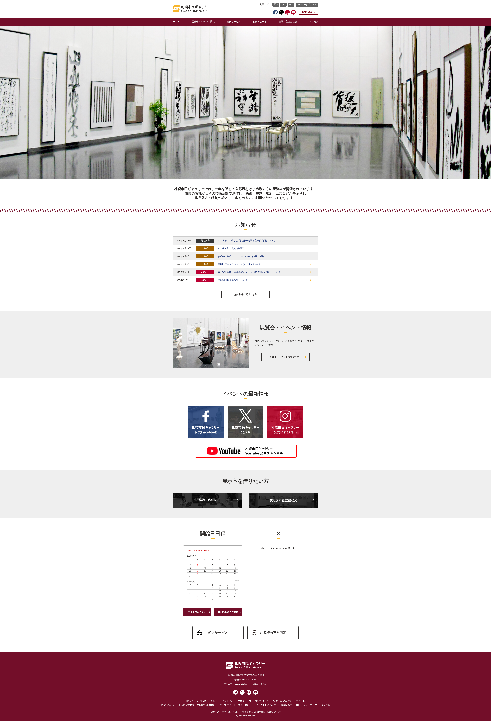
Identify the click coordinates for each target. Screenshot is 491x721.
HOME (176, 21)
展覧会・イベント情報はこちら (285, 357)
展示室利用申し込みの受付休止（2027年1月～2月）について (249, 272)
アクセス (313, 21)
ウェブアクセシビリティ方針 (234, 705)
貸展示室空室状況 (288, 21)
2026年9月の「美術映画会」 (232, 248)
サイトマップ (310, 705)
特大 (291, 4)
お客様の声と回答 (273, 632)
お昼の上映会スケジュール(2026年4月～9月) (241, 256)
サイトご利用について (265, 705)
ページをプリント (307, 4)
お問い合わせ (309, 12)
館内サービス (234, 21)
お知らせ (201, 701)
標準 (275, 4)
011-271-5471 (250, 679)
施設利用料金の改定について (233, 280)
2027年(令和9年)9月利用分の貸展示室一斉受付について (246, 240)
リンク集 (325, 705)
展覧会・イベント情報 (203, 21)
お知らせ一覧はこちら (245, 294)
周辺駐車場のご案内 (227, 612)
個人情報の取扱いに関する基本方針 (197, 705)
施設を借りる (259, 21)
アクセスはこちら (197, 612)
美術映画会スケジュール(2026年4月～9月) (239, 264)
